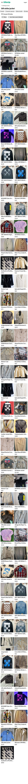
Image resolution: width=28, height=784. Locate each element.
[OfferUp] (6, 2)
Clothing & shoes (6, 5)
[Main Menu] (2, 2)
